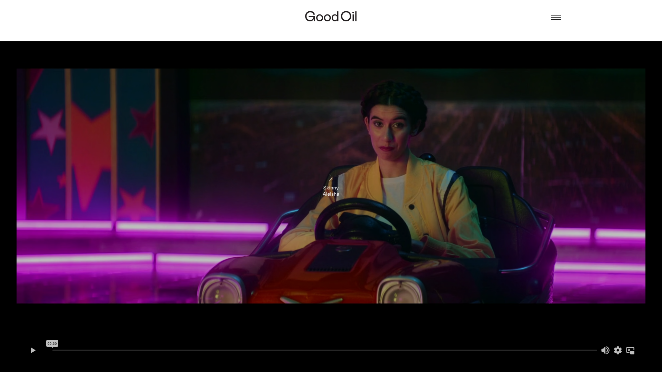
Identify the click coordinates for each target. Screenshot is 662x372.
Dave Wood (331, 30)
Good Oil (331, 16)
